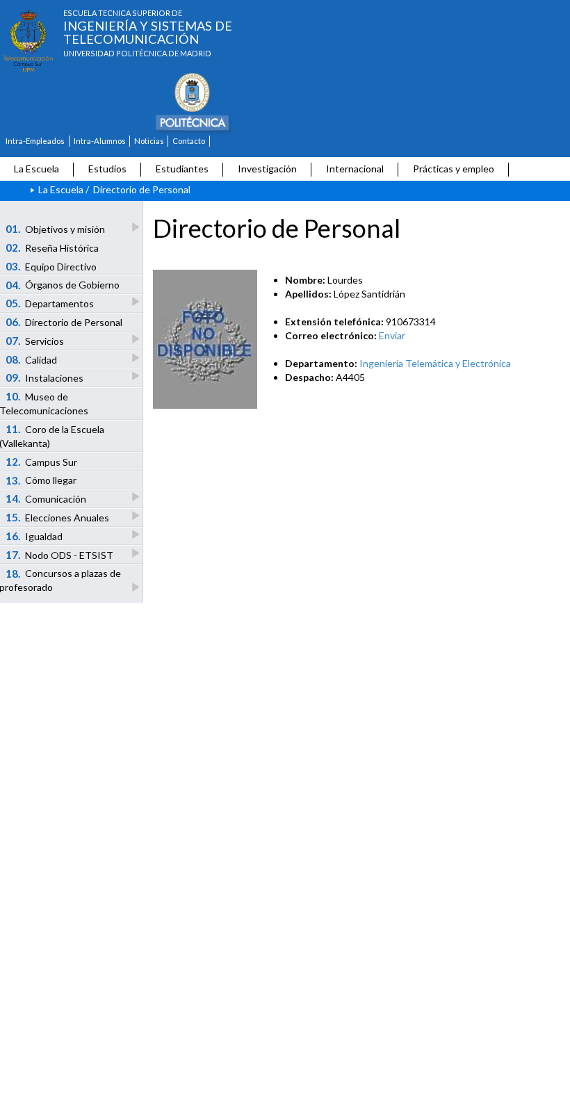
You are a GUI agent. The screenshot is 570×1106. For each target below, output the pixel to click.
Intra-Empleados (35, 140)
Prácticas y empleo (453, 168)
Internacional (355, 168)
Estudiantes (182, 168)
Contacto (188, 140)
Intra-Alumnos (100, 140)
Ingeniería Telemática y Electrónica (435, 363)
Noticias (149, 140)
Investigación (267, 168)
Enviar (392, 335)
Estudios (107, 168)
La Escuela (36, 168)
